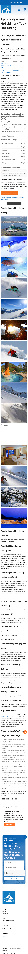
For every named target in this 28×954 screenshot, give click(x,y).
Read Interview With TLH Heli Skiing (11, 71)
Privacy (5, 936)
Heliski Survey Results (14, 2)
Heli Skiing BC (4, 717)
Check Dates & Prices (9, 193)
